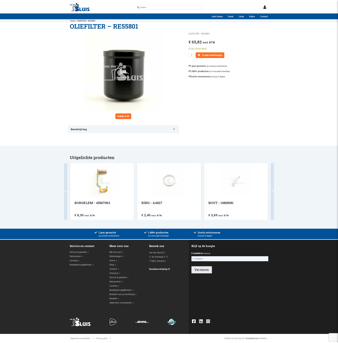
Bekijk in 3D (123, 116)
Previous (65, 191)
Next (272, 191)
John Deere (217, 16)
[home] (81, 7)
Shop (111, 264)
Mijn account (115, 252)
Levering (74, 260)
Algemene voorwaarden (120, 302)
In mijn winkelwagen (212, 55)
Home (73, 21)
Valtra (252, 16)
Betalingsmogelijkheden (81, 264)
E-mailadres (200, 253)
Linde (241, 16)
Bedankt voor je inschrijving (122, 294)
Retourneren (75, 256)
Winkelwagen (115, 256)
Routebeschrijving (158, 269)
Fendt (230, 16)
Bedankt (113, 298)
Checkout (113, 273)
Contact (264, 16)
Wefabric (263, 338)
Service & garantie (78, 252)
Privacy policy (101, 338)
